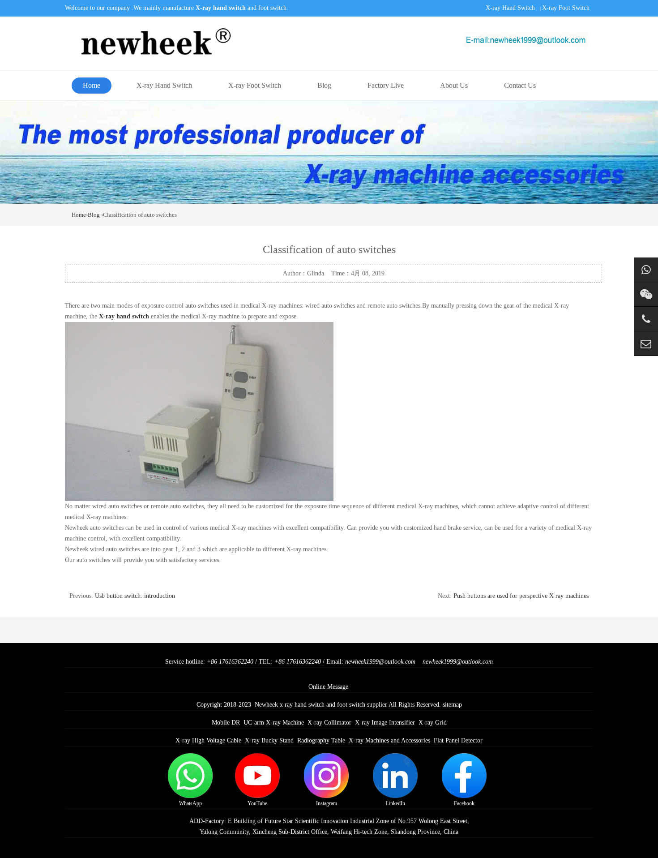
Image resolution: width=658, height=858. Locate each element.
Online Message (328, 686)
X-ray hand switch (124, 316)
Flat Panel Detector (458, 740)
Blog (324, 85)
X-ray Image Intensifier (385, 722)
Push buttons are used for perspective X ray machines (521, 595)
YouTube (257, 803)
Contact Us (520, 85)
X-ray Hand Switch (510, 7)
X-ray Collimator (329, 722)
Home (91, 85)
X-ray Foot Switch (566, 7)
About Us (454, 85)
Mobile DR (226, 722)
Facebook (464, 803)
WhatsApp (190, 803)
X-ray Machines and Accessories (389, 740)
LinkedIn (395, 803)
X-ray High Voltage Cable (208, 740)
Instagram (326, 803)
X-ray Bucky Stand (269, 740)
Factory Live (385, 85)
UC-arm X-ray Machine (274, 722)
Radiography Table (321, 740)
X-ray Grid (433, 722)
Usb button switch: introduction (135, 595)
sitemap (452, 704)
